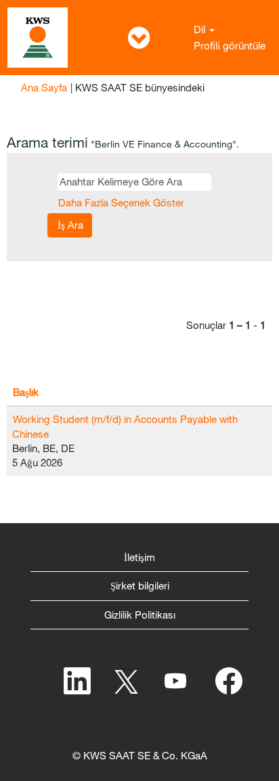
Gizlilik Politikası (139, 614)
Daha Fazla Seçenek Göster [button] (121, 202)
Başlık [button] (26, 392)
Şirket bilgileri (139, 585)
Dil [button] (201, 29)
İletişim (139, 557)
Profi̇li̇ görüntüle (229, 45)
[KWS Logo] (37, 37)
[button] (139, 37)
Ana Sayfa (44, 87)
